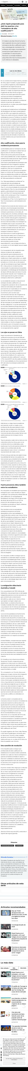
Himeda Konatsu (9, 36)
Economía (10, 5)
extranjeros (19, 845)
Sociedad (17, 5)
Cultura (24, 5)
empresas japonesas (7, 845)
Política (3, 5)
